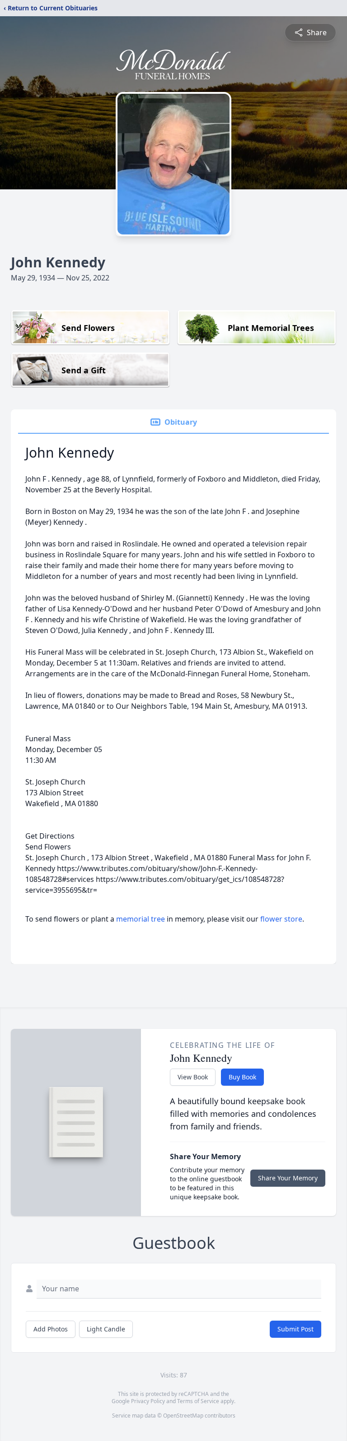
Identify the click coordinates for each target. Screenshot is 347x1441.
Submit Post (295, 1329)
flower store (281, 919)
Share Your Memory (288, 1178)
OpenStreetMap (183, 1415)
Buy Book (242, 1077)
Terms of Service (198, 1401)
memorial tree (140, 919)
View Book (193, 1077)
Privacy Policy (148, 1401)
